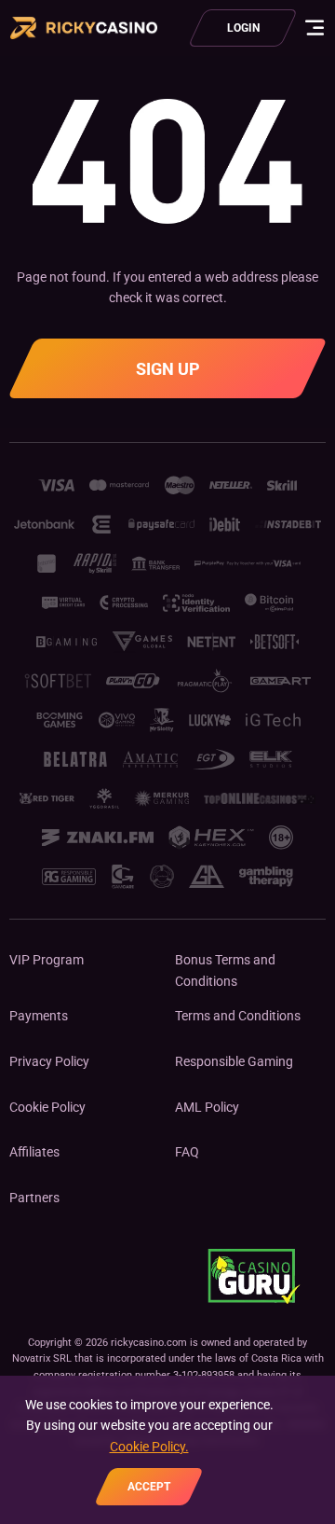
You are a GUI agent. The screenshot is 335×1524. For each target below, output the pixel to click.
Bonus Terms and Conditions (225, 970)
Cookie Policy (47, 1107)
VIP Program (46, 959)
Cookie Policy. (149, 1446)
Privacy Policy (49, 1061)
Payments (38, 1015)
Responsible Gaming (234, 1061)
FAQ (187, 1151)
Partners (34, 1197)
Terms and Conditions (238, 1015)
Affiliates (34, 1151)
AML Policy (207, 1107)
